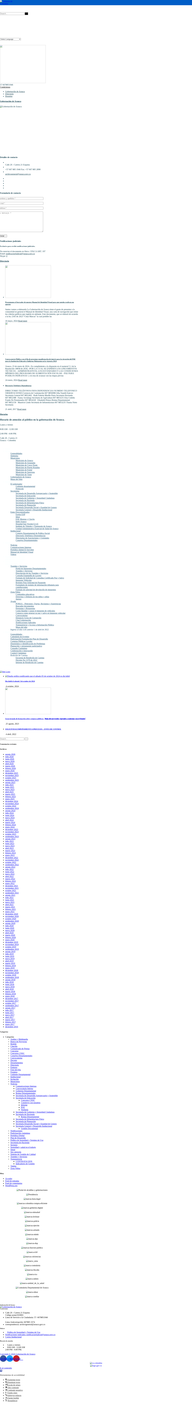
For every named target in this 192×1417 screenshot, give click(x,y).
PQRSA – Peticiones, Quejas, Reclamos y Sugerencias (38, 604)
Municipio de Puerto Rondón (28, 467)
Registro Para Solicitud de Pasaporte (31, 582)
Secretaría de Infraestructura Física (30, 503)
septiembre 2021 (12, 893)
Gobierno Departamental (26, 1091)
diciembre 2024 (11, 801)
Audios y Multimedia (19, 1039)
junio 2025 (9, 787)
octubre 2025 (10, 778)
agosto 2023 (10, 839)
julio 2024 (9, 813)
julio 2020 (9, 926)
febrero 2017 (10, 1022)
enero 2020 (9, 940)
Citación (13, 1046)
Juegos (18, 599)
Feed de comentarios (13, 1183)
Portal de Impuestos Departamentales (31, 568)
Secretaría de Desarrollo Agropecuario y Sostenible (37, 493)
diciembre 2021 (11, 886)
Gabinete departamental (25, 486)
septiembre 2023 (12, 836)
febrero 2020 (10, 937)
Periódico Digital (17, 1135)
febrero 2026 (10, 768)
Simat (12, 1149)
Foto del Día (15, 1070)
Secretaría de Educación (26, 496)
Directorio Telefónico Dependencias (18, 386)
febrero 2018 (10, 994)
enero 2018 (9, 996)
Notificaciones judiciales (26, 622)
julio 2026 (9, 757)
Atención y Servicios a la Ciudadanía (13, 562)
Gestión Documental (29, 1128)
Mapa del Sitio (16, 479)
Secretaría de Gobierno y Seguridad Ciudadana (35, 498)
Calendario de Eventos (19, 637)
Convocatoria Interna (24, 1088)
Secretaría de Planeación (26, 505)
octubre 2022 (10, 862)
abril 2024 (9, 820)
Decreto (13, 1060)
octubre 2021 (10, 890)
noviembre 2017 (12, 1001)
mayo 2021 (9, 902)
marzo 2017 (10, 1020)
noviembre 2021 (12, 888)
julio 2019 (9, 954)
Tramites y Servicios (18, 566)
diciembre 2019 (11, 942)
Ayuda (13, 601)
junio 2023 (9, 843)
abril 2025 (9, 792)
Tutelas (13, 1166)
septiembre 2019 (12, 949)
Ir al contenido (6, 1368)
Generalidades (16, 453)
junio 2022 (9, 872)
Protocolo (20, 489)
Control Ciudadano (18, 653)
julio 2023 (9, 841)
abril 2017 (9, 1017)
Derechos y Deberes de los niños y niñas (32, 597)
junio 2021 (9, 900)
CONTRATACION (24, 1161)
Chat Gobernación (23, 620)
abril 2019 (9, 961)
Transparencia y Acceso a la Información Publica (15, 558)
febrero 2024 (10, 825)
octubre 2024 (10, 806)
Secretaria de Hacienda (19, 1142)
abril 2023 (9, 848)
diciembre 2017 (11, 998)
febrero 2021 (10, 909)
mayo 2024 (9, 818)
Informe (24, 1105)
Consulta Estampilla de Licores (28, 575)
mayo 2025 (9, 789)
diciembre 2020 (11, 914)
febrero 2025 (10, 796)
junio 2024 (9, 815)
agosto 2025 (10, 782)
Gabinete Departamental (20, 1074)
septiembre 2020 (12, 921)
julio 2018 (9, 982)
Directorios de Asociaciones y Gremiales (32, 538)
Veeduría (24, 1110)
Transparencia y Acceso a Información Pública (35, 625)
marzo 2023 (10, 850)
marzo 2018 (10, 991)
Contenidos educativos (25, 594)
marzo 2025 (10, 794)
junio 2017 (9, 1013)
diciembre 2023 (11, 829)
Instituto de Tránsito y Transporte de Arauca (34, 526)
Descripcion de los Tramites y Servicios (32, 573)
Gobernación (10, 482)
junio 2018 (9, 984)
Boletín (13, 1044)
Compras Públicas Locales (21, 641)
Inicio (7, 449)
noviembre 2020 (12, 916)
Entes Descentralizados (20, 512)
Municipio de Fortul (24, 470)
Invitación (14, 1079)
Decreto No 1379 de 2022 (26, 660)
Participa (8, 632)
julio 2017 (9, 1010)
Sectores (13, 1145)
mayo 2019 (9, 958)
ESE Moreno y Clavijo (25, 519)
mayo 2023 (9, 846)
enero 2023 (9, 855)
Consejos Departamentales (26, 540)
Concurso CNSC (17, 1053)
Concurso (14, 1051)
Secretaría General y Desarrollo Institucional (34, 510)
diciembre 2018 (11, 970)
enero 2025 (9, 799)
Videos (13, 554)
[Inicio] (5, 672)
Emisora (13, 1067)
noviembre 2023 (12, 832)
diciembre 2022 (11, 858)
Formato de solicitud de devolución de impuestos (36, 590)
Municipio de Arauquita (25, 463)
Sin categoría (15, 1152)
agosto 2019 (10, 951)
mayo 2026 (9, 761)
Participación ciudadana (20, 1133)
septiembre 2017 (12, 1005)
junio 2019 (9, 956)
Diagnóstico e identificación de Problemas (27, 644)
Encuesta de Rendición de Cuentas (30, 658)
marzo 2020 (10, 935)
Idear (18, 517)
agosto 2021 (10, 895)
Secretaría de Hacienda (25, 500)
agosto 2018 (10, 980)
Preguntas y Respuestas (25, 608)
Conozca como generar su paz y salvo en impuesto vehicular (40, 613)
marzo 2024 (10, 822)
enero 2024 (9, 827)
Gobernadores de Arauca (20, 477)
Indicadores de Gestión (25, 1164)
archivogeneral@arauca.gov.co (18, 174)
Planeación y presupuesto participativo (26, 646)
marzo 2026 (10, 766)
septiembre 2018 (12, 977)
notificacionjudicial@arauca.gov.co (20, 254)
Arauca (8, 451)
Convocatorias (22, 615)
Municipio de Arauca (24, 460)
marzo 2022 (10, 879)
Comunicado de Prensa (20, 1049)
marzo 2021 (10, 907)
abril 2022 (9, 876)
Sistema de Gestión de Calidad (23, 1154)
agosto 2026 (10, 754)
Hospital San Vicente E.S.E (27, 524)
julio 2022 (9, 869)
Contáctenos (5, 87)
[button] (1, 1371)
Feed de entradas (12, 1181)
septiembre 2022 (12, 865)
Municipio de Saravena (25, 472)
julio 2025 (9, 785)
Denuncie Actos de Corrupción (28, 618)
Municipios (15, 458)
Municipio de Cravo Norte (26, 465)
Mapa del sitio (21, 627)
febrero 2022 (10, 881)
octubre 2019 (10, 947)
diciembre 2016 (11, 1027)
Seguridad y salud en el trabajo (23, 1147)
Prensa (8, 543)
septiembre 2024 (12, 808)
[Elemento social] (1, 9)
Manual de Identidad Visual (21, 552)
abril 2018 (9, 989)
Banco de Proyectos (18, 1041)
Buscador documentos (25, 606)
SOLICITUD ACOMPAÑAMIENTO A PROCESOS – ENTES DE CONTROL (33, 729)
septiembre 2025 (12, 780)
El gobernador (16, 484)
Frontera (13, 1072)
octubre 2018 (10, 975)
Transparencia (16, 1159)
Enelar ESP (20, 514)
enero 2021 (9, 912)
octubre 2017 (10, 1003)
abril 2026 (9, 764)
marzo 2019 (10, 963)
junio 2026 (9, 759)
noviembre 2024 (12, 804)
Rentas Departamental (30, 1117)
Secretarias (14, 491)
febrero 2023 (10, 853)
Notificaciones (16, 1131)
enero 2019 (9, 968)
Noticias (13, 545)
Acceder (8, 1178)
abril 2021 (9, 904)
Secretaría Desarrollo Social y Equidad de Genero (36, 507)
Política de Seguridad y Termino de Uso (26, 1140)
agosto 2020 (10, 923)
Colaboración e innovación (21, 651)
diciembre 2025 (11, 773)
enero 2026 (9, 771)
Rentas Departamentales (26, 1093)
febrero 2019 (10, 966)
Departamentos (16, 1063)
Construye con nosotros (30, 1103)
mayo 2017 (9, 1015)
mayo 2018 (9, 987)
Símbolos (14, 456)
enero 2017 (9, 1024)
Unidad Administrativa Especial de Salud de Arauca (37, 528)
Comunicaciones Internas (20, 547)
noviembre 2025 (12, 775)
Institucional (15, 531)
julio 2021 (9, 897)
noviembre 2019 (12, 944)
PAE (23, 1107)
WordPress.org (11, 1186)
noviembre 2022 (12, 860)
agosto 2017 (10, 1008)
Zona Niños (15, 592)
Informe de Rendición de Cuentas (29, 662)
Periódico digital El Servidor (22, 550)
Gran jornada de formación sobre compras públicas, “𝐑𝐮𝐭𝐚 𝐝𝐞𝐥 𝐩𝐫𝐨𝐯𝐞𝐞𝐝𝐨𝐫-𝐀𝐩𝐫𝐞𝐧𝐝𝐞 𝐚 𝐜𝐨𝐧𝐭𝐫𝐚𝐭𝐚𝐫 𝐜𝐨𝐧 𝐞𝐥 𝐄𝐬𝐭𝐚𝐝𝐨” (45, 719)
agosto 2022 (10, 867)
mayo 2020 (9, 930)
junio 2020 (9, 928)
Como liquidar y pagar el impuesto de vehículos (35, 611)
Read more (22, 321)
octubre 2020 (10, 919)
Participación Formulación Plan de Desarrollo (29, 639)
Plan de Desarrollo (18, 1138)
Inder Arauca (21, 521)
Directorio (14, 1065)
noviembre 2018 (12, 973)
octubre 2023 (10, 834)
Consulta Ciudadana (18, 648)
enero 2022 (9, 883)
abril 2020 (9, 933)
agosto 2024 (10, 811)
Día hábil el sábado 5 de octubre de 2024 (20, 681)
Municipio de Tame (24, 474)
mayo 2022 (9, 874)
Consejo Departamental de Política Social (33, 533)
